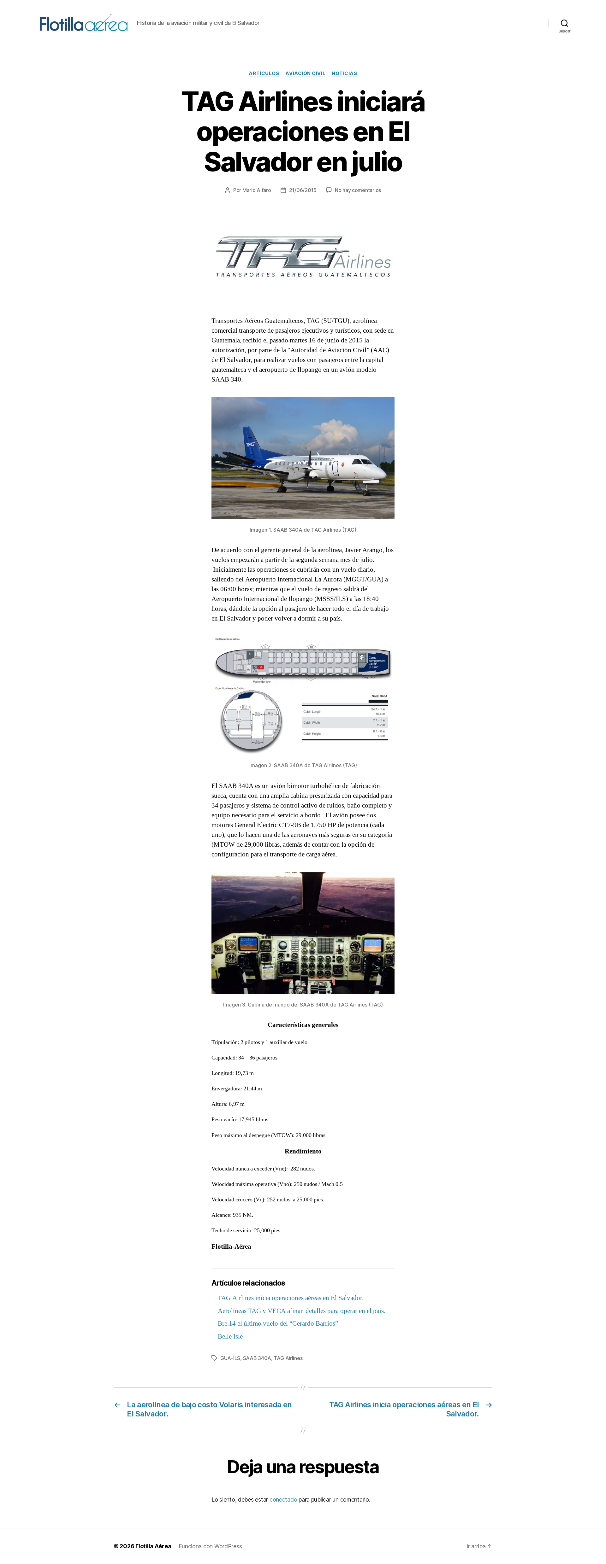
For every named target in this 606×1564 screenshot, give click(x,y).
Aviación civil (305, 73)
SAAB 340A (257, 1358)
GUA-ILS (230, 1358)
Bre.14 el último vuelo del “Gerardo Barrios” (278, 1323)
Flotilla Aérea (153, 1546)
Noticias (344, 73)
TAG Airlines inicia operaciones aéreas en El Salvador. (291, 1298)
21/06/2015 (303, 190)
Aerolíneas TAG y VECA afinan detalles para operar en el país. (301, 1311)
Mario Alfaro (256, 190)
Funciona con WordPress (210, 1546)
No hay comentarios (358, 190)
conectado (283, 1499)
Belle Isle (230, 1336)
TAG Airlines (288, 1358)
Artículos (264, 73)
